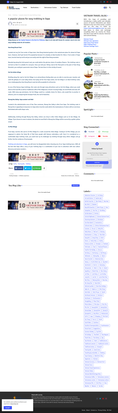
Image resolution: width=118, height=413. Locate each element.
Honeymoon (88, 268)
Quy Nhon (96, 313)
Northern (100, 295)
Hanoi (103, 256)
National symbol (89, 286)
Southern (96, 322)
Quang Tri (105, 310)
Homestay (102, 265)
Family (101, 241)
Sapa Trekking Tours (90, 44)
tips (102, 337)
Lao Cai (94, 277)
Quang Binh (95, 307)
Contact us (94, 410)
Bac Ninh (87, 204)
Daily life (100, 228)
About (88, 410)
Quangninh (88, 313)
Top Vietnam (64, 7)
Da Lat (93, 228)
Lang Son (87, 277)
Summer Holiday (89, 331)
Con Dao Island (89, 222)
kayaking (87, 271)
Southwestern (105, 325)
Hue (100, 268)
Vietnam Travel (88, 39)
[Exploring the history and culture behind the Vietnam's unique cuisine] (88, 96)
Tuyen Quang (88, 356)
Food (94, 247)
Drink (102, 237)
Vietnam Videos (89, 371)
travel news (97, 350)
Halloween (88, 256)
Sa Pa (15, 164)
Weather (87, 386)
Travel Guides (76, 7)
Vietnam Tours (89, 365)
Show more (75, 185)
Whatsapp (37, 168)
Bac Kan (106, 201)
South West (88, 322)
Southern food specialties (92, 325)
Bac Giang (98, 201)
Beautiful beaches (90, 207)
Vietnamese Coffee (90, 377)
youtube (105, 136)
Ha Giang (87, 253)
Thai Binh (96, 334)
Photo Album (88, 304)
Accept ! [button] (8, 408)
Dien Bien (102, 234)
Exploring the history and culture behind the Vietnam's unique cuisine (101, 96)
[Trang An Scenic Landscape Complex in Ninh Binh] (88, 61)
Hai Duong (95, 253)
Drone (86, 241)
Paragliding (88, 301)
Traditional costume (90, 343)
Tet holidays (88, 334)
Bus (107, 207)
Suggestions (96, 328)
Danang (102, 231)
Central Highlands (90, 216)
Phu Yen (87, 307)
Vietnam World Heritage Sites (93, 374)
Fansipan (98, 244)
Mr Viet (109, 410)
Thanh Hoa (88, 337)
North (103, 292)
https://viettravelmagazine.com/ (94, 28)
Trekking (15, 15)
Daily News (88, 231)
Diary (95, 234)
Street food (88, 328)
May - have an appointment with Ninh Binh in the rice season (102, 84)
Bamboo (94, 204)
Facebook (19, 168)
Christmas (100, 219)
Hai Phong (103, 253)
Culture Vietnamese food (102, 225)
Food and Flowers (102, 247)
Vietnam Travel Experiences (92, 368)
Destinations (35, 7)
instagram (91, 136)
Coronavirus (98, 222)
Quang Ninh (97, 310)
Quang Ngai (88, 310)
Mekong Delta (96, 280)
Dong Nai (87, 237)
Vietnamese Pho (89, 383)
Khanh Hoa (95, 271)
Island (105, 268)
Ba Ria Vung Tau (89, 201)
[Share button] (44, 168)
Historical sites (99, 259)
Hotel (95, 268)
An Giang (100, 195)
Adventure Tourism (90, 195)
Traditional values (89, 346)
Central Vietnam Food (103, 216)
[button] (105, 8)
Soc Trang (87, 319)
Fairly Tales (94, 241)
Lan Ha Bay (103, 274)
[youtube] (107, 2)
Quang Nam (104, 307)
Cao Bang (102, 210)
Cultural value (88, 225)
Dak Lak (95, 231)
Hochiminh (88, 265)
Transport (99, 346)
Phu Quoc (97, 304)
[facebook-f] (101, 2)
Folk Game (87, 247)
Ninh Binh (87, 292)
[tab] (25, 7)
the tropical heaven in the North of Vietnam (31, 40)
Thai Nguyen (105, 334)
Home (25, 7)
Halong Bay (96, 256)
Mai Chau (87, 280)
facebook (91, 132)
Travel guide (21, 164)
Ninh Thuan (96, 292)
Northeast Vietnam (90, 295)
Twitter (29, 168)
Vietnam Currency (90, 362)
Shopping (97, 316)
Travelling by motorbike (91, 353)
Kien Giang (104, 271)
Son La (94, 319)
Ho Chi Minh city (95, 262)
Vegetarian (88, 359)
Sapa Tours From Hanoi (91, 43)
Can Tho (95, 210)
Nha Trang (102, 289)
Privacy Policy (102, 410)
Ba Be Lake (99, 198)
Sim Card (105, 316)
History (87, 262)
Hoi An (95, 265)
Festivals (105, 244)
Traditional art (103, 340)
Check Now (13, 404)
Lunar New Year (103, 277)
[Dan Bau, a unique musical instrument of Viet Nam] (88, 73)
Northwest (88, 298)
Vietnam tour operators (91, 41)
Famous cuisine (89, 244)
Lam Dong (94, 274)
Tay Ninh (98, 331)
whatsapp (105, 132)
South (100, 319)
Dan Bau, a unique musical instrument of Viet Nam (101, 73)
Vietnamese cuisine (50, 7)
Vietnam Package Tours (91, 46)
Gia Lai (100, 250)
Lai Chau (87, 274)
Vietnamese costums (103, 377)
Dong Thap (95, 237)
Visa (105, 383)
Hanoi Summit (89, 259)
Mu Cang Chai (88, 283)
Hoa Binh (105, 262)
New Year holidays (101, 286)
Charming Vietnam (90, 219)
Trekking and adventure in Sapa (17, 144)
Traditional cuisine (103, 343)
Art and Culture (89, 198)
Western (94, 386)
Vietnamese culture (103, 380)
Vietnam (95, 359)
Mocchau (104, 280)
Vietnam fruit (101, 362)
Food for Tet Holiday (90, 250)
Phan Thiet (96, 301)
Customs (87, 228)
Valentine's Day (98, 356)
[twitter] (104, 2)
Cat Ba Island (88, 213)
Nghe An (87, 289)
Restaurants (104, 313)
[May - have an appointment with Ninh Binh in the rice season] (88, 84)
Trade (95, 340)
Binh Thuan (100, 207)
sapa (91, 316)
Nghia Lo (94, 289)
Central (96, 213)
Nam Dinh (97, 283)
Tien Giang (96, 337)
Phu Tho (104, 304)
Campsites (87, 210)
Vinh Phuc (99, 383)
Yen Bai (101, 386)
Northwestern (97, 298)
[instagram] (111, 2)
